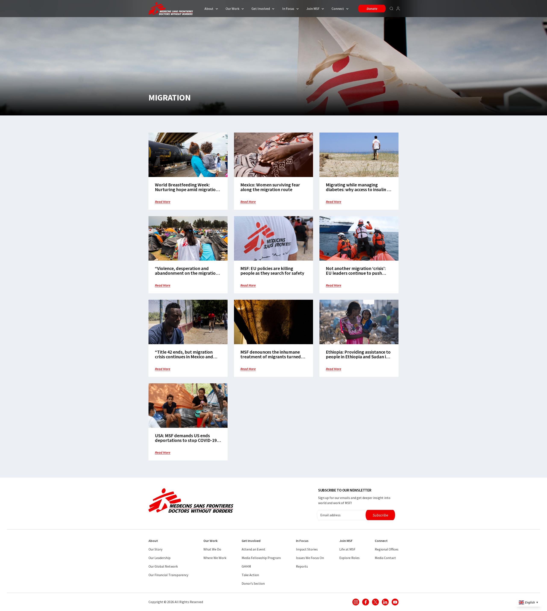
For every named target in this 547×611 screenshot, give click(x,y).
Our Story (155, 549)
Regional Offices (386, 549)
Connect (338, 8)
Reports (302, 566)
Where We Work (214, 558)
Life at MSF (347, 549)
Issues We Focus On (310, 558)
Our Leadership (160, 558)
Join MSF (312, 8)
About (208, 8)
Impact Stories (307, 549)
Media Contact (385, 558)
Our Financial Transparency (168, 575)
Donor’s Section (253, 583)
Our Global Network (163, 566)
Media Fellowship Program (261, 558)
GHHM (246, 566)
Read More (162, 201)
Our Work (232, 8)
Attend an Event (253, 549)
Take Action (250, 575)
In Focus (288, 8)
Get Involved (260, 8)
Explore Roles (349, 558)
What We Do (212, 549)
